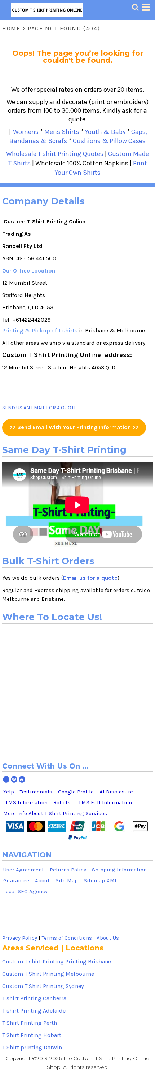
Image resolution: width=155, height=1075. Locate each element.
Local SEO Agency (25, 891)
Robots (62, 802)
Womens (24, 132)
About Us (108, 938)
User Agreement (23, 869)
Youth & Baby (105, 132)
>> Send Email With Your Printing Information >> (74, 427)
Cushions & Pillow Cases (109, 141)
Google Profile (76, 791)
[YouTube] (22, 779)
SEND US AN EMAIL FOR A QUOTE (39, 408)
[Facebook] (6, 779)
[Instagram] (14, 779)
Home (11, 28)
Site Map (67, 880)
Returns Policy (68, 869)
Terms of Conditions (67, 938)
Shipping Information (119, 869)
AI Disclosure (116, 791)
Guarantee (16, 880)
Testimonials (36, 791)
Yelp (8, 791)
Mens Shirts (61, 132)
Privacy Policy (19, 938)
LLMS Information (25, 802)
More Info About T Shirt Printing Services (55, 813)
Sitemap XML (100, 880)
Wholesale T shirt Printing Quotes (54, 154)
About (42, 880)
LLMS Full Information (104, 802)
